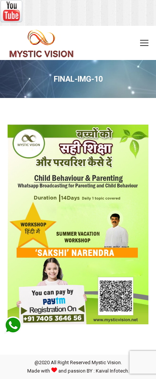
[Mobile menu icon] (144, 43)
